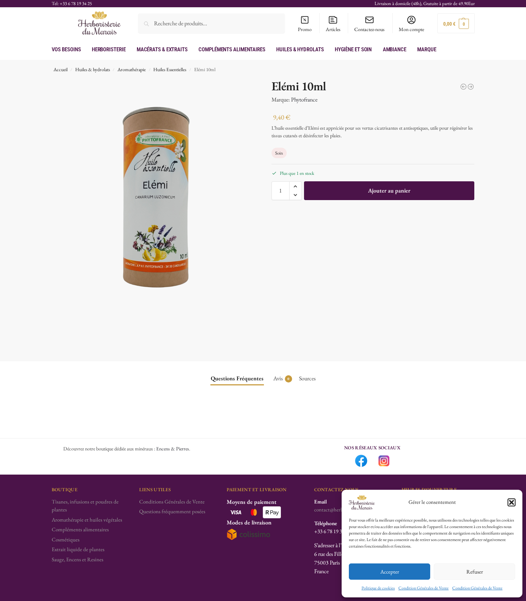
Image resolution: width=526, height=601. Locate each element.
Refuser (474, 571)
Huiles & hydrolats (92, 69)
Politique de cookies (378, 588)
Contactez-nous (369, 29)
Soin (279, 153)
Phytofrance (304, 99)
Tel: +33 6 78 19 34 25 (72, 3)
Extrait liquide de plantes (78, 549)
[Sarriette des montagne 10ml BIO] (470, 86)
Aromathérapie (131, 69)
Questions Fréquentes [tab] (237, 378)
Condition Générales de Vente (423, 588)
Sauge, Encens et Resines (77, 559)
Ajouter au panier (389, 190)
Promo (305, 29)
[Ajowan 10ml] (463, 86)
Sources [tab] (307, 378)
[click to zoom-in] (153, 214)
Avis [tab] (281, 378)
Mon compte (411, 29)
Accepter (389, 571)
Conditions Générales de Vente (172, 501)
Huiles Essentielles (169, 69)
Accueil (61, 69)
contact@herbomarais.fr (339, 509)
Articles (333, 29)
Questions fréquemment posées (172, 511)
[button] (511, 502)
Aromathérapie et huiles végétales (87, 519)
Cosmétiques (66, 539)
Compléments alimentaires (80, 529)
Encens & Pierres (172, 448)
